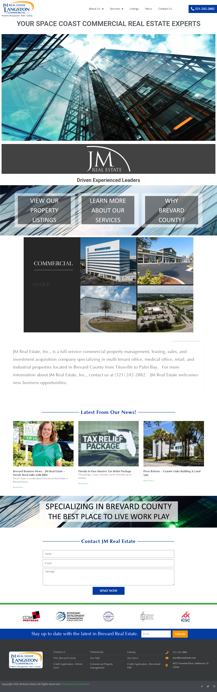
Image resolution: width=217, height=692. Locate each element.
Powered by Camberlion (76, 684)
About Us (94, 8)
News (148, 8)
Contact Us (165, 8)
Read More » (18, 487)
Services (115, 8)
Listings (134, 8)
